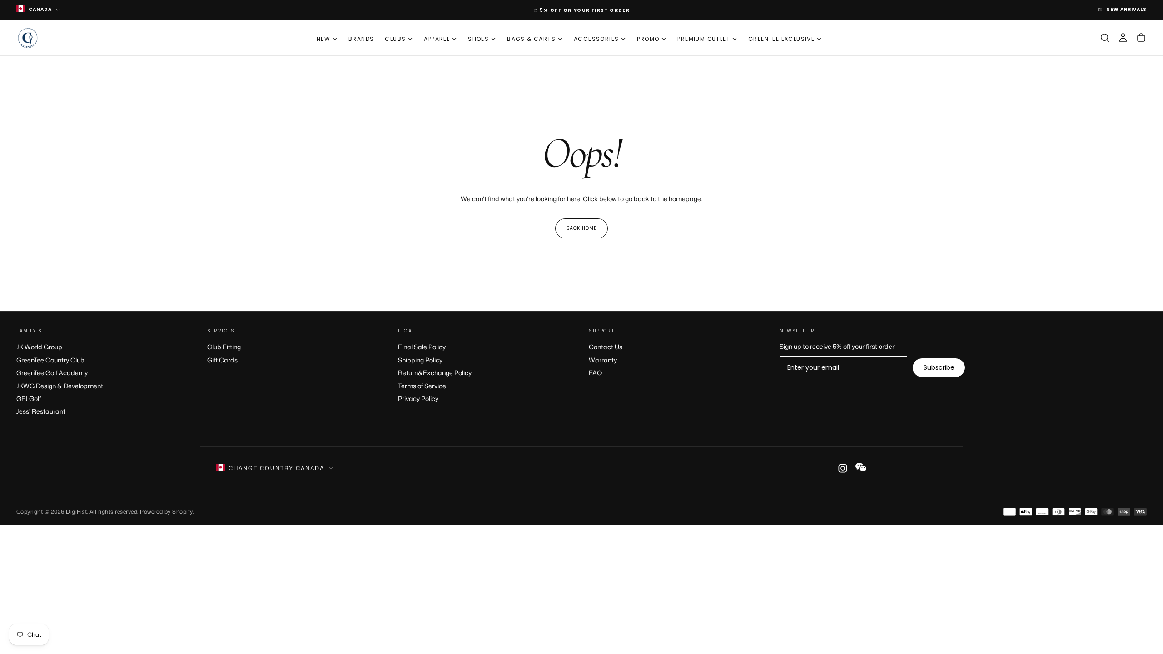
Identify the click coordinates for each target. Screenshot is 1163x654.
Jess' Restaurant (40, 411)
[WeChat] (860, 466)
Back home (581, 228)
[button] (1104, 37)
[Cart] (1141, 37)
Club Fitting (224, 346)
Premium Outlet (703, 39)
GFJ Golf (28, 398)
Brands (361, 39)
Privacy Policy (418, 398)
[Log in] (1123, 37)
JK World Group (39, 346)
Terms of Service (422, 386)
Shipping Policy (420, 360)
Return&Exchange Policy (435, 372)
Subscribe (939, 367)
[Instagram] (842, 468)
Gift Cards (222, 360)
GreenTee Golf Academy (52, 372)
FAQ (595, 372)
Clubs (395, 39)
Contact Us (605, 346)
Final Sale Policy (422, 346)
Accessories (596, 39)
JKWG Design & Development (59, 386)
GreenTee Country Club (50, 360)
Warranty (603, 360)
